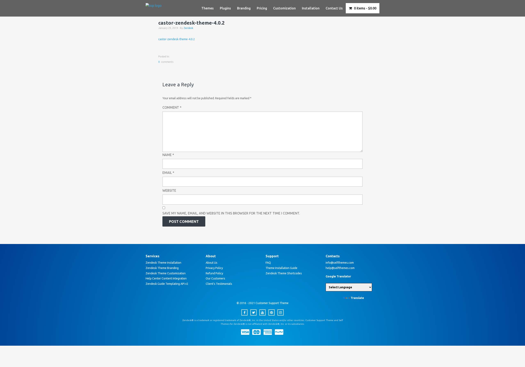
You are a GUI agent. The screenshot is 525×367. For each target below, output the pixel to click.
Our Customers (215, 278)
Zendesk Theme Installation (163, 262)
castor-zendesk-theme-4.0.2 (176, 39)
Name (168, 155)
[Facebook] (244, 312)
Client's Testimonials (219, 283)
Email (168, 172)
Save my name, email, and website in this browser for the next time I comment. (231, 213)
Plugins (225, 8)
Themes (207, 8)
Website (169, 190)
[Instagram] (280, 312)
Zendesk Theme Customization (166, 273)
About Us (211, 262)
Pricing (262, 8)
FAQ (268, 262)
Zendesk (188, 28)
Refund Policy (214, 273)
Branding (244, 8)
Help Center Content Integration (166, 278)
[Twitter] (253, 312)
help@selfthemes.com (340, 268)
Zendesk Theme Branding (162, 268)
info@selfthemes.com (340, 262)
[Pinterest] (271, 312)
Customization (284, 8)
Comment (171, 107)
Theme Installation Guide (281, 268)
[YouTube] (262, 312)
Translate (357, 298)
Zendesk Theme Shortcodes (284, 273)
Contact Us (334, 8)
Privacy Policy (214, 268)
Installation (311, 8)
